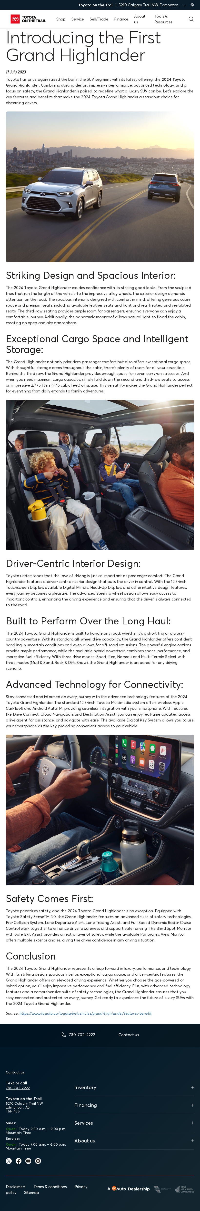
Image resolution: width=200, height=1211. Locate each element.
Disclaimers (16, 1186)
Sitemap (31, 1192)
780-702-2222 (18, 1088)
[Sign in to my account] (192, 5)
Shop (61, 19)
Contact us (15, 1072)
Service (77, 19)
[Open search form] (191, 19)
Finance (121, 19)
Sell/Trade (99, 19)
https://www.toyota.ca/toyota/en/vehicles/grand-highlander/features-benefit (85, 1013)
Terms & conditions (50, 1186)
